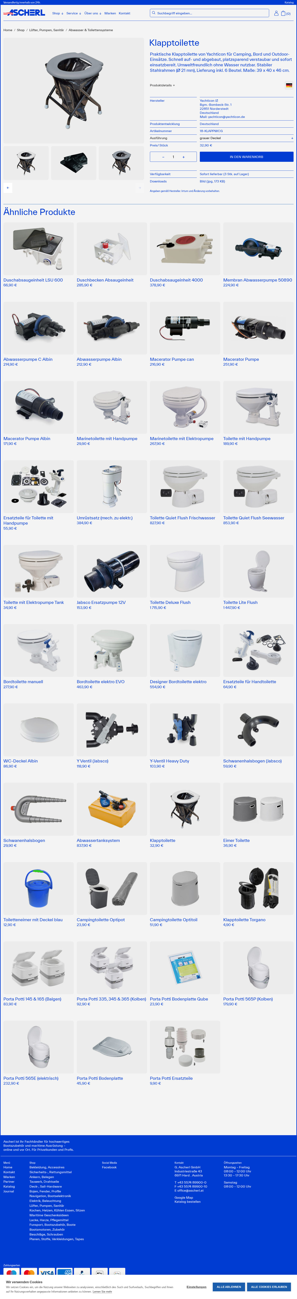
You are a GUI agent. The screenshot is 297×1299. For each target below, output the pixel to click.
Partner (9, 1181)
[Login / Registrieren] (276, 13)
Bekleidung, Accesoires (46, 1167)
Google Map (184, 1197)
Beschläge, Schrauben (46, 1234)
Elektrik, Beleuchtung (45, 1201)
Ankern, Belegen (41, 1177)
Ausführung (158, 138)
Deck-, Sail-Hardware (45, 1186)
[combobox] (212, 13)
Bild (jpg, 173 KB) (212, 181)
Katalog (289, 2)
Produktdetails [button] (161, 85)
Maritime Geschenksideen (49, 1215)
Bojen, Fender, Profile (45, 1191)
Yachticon (207, 100)
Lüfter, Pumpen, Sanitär (46, 30)
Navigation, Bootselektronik (50, 1196)
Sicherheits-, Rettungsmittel (50, 1172)
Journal (8, 1191)
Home (7, 30)
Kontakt (124, 13)
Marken (110, 13)
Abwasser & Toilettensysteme (91, 30)
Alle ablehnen (229, 1286)
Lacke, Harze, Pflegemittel (48, 1220)
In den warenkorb (246, 157)
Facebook (109, 1167)
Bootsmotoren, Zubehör (47, 1229)
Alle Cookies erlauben (269, 1286)
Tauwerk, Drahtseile (44, 1181)
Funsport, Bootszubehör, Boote (52, 1224)
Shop (21, 30)
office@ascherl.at (190, 1190)
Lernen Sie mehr (102, 1291)
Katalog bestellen (188, 1201)
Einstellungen (196, 1286)
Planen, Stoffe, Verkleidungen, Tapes (56, 1239)
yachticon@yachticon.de (226, 117)
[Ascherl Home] (24, 12)
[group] (26, 163)
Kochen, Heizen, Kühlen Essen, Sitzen (57, 1210)
